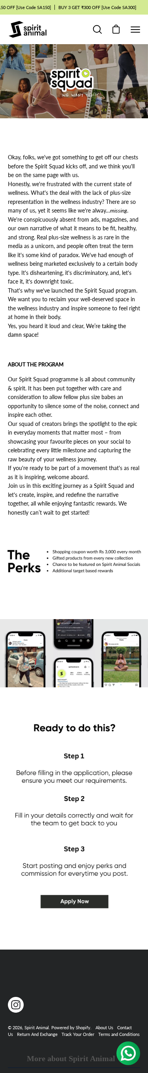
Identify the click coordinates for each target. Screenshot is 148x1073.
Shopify (83, 1027)
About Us (104, 1027)
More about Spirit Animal (71, 1058)
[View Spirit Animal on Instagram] (16, 1005)
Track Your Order (78, 1034)
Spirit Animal (36, 1027)
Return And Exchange (37, 1034)
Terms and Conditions (119, 1034)
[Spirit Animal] (27, 29)
